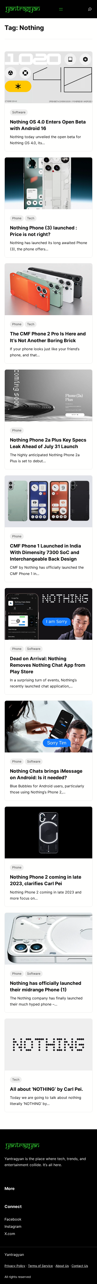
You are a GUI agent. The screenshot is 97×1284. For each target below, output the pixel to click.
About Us (62, 1266)
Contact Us (80, 1266)
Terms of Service (40, 1266)
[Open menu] (61, 9)
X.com (10, 1233)
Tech (30, 218)
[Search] (86, 9)
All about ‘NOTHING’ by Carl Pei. (46, 1089)
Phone (16, 218)
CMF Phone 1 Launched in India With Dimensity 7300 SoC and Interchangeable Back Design (45, 552)
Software (18, 112)
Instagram (13, 1226)
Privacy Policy (15, 1266)
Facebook (13, 1219)
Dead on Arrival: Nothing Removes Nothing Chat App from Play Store (47, 665)
